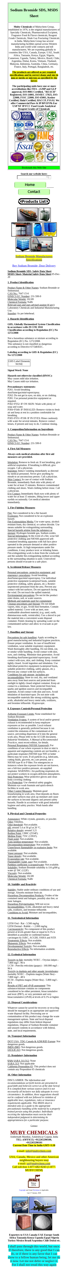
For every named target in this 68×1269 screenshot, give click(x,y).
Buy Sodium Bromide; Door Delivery (34, 265)
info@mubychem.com (38, 1151)
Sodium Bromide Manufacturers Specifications (34, 258)
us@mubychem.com (38, 1163)
